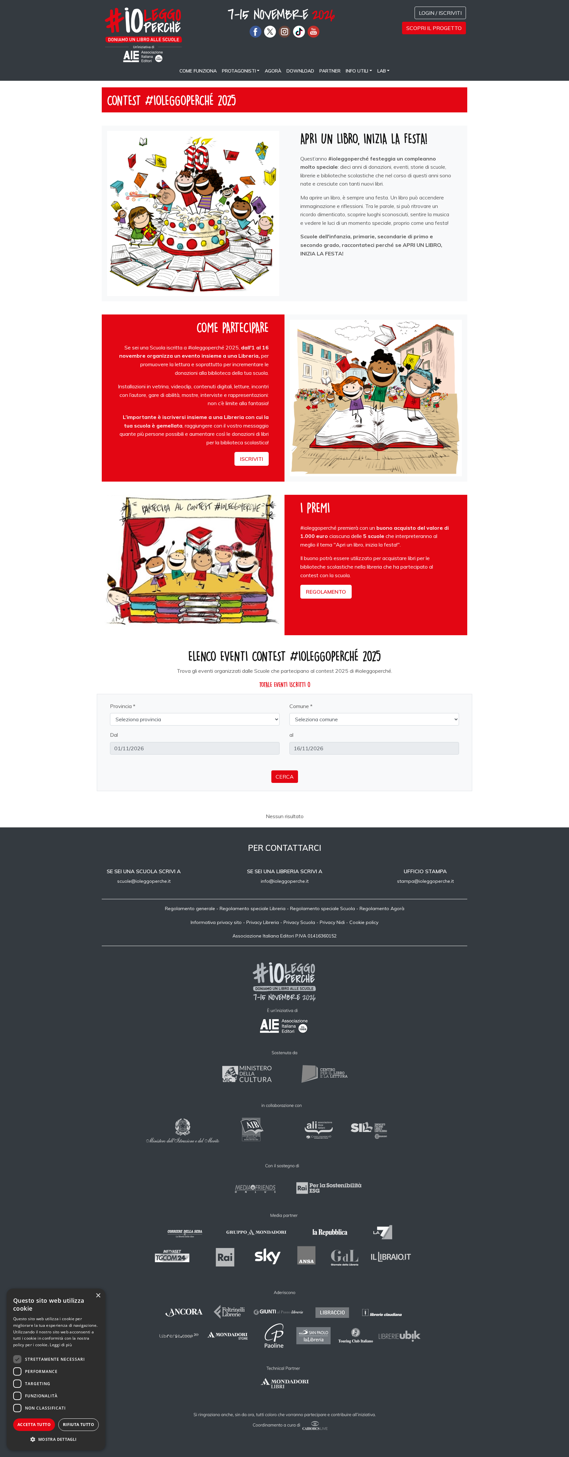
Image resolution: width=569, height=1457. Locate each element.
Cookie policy (363, 922)
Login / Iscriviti (440, 13)
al (291, 734)
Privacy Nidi (332, 922)
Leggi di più (61, 1345)
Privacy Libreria (262, 922)
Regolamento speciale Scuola (322, 908)
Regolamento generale (190, 908)
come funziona (198, 71)
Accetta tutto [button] (34, 1424)
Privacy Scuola (299, 922)
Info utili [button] (357, 71)
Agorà (273, 71)
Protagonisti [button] (239, 71)
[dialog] (56, 1369)
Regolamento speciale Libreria (252, 908)
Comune (299, 706)
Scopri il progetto (434, 28)
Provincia (121, 706)
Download (300, 71)
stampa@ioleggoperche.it (425, 881)
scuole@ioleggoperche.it (144, 881)
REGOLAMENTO (326, 591)
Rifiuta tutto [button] (78, 1424)
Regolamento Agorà (382, 908)
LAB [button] (381, 71)
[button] (56, 1439)
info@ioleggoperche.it (285, 881)
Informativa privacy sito (216, 922)
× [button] (97, 1295)
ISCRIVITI (251, 459)
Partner (329, 71)
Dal (114, 734)
